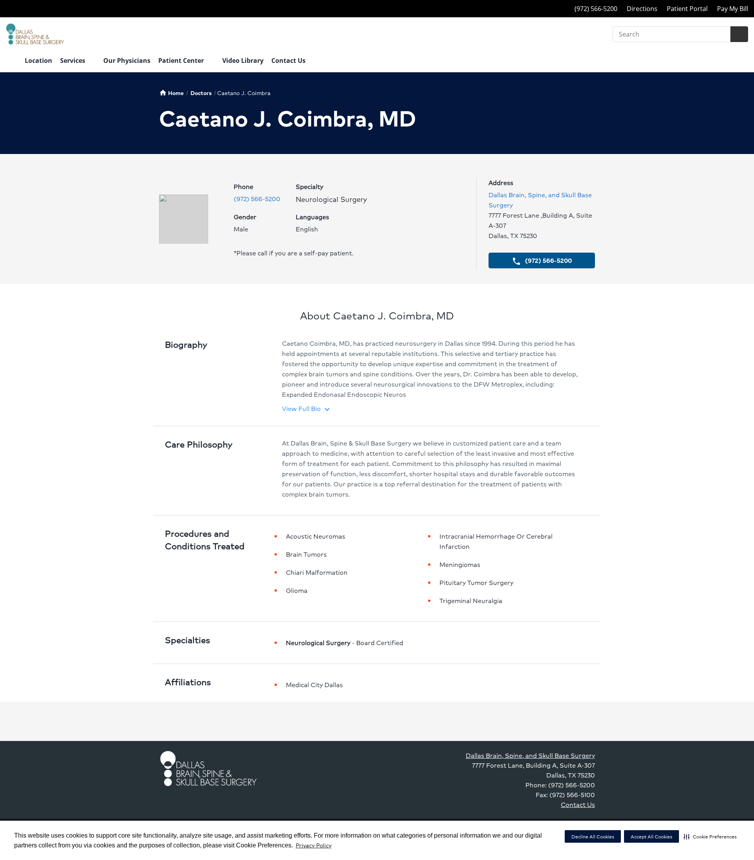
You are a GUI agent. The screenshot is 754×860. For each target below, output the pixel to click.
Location (38, 60)
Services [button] (73, 60)
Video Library (243, 60)
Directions (642, 8)
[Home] (11, 61)
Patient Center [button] (181, 60)
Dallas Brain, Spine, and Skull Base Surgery (530, 755)
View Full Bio (307, 408)
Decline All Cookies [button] (592, 836)
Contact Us (288, 60)
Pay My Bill (732, 8)
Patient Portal (687, 8)
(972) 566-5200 (257, 199)
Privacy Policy (313, 845)
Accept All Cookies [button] (651, 836)
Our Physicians (126, 60)
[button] (710, 836)
